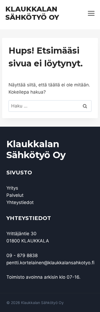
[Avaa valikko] (91, 13)
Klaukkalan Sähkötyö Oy (36, 149)
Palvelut (14, 195)
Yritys (12, 188)
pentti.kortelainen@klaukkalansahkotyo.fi (50, 262)
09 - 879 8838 (22, 255)
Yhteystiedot (20, 202)
